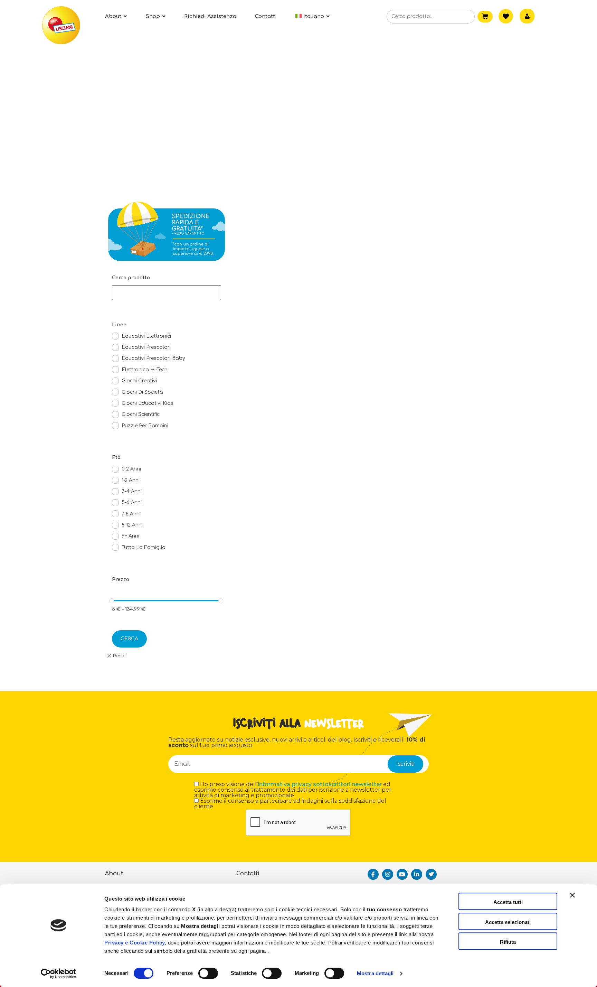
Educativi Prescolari (146, 347)
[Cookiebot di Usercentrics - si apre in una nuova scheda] (58, 973)
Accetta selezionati (508, 922)
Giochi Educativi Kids (147, 403)
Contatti (247, 873)
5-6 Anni (132, 502)
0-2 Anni (131, 469)
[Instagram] (387, 874)
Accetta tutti (508, 902)
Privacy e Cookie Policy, (135, 943)
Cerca (129, 638)
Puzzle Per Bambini (145, 425)
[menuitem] (312, 16)
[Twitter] (431, 874)
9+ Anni (130, 536)
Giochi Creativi (139, 380)
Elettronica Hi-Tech (145, 369)
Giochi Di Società (142, 392)
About (114, 873)
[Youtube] (402, 874)
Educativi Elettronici (146, 336)
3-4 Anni (132, 491)
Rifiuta (508, 942)
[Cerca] (458, 17)
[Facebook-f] (373, 874)
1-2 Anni (131, 480)
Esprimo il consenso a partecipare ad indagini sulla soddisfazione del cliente (290, 803)
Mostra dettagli (375, 973)
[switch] (208, 973)
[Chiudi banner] (572, 901)
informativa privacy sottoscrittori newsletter (320, 784)
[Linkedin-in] (416, 874)
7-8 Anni (131, 513)
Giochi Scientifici (141, 414)
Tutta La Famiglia (143, 547)
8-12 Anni (132, 525)
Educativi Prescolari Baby (153, 358)
